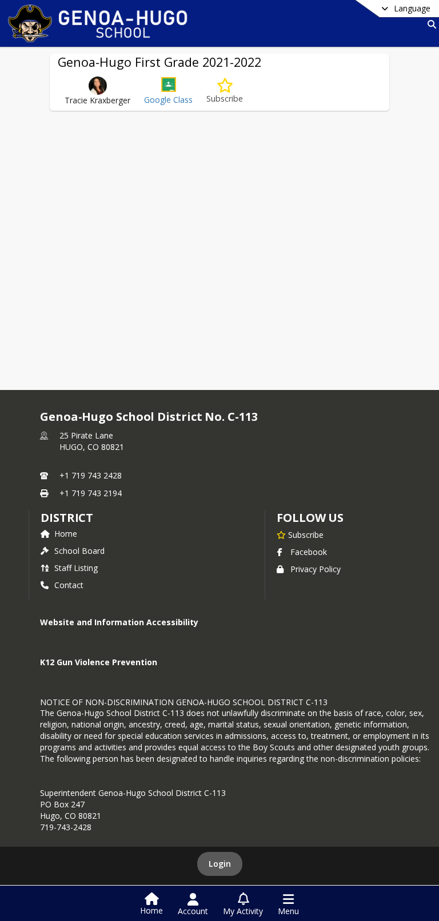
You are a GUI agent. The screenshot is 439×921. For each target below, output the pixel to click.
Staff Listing (76, 567)
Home (65, 533)
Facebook (308, 551)
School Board (79, 550)
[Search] (429, 24)
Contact (68, 585)
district (67, 517)
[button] (168, 91)
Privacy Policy (315, 569)
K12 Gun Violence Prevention (98, 662)
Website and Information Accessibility (119, 622)
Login (220, 863)
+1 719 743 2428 (90, 475)
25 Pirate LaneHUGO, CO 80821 (91, 441)
